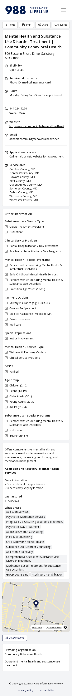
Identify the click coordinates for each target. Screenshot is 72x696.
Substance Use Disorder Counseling (28, 547)
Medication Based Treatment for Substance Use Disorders (33, 567)
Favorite (62, 24)
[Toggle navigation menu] (63, 10)
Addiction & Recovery (19, 552)
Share (45, 24)
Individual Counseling (19, 537)
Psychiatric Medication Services (25, 516)
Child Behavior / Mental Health (25, 542)
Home (12, 24)
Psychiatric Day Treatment (22, 527)
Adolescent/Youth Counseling (24, 532)
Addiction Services (17, 511)
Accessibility (47, 690)
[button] (36, 604)
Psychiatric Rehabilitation (47, 574)
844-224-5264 (18, 108)
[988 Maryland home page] (26, 10)
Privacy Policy (25, 690)
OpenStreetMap (54, 627)
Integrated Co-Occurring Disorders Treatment (34, 521)
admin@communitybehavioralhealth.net (34, 139)
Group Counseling (17, 574)
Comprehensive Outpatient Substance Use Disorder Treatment (32, 558)
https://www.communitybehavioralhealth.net (36, 126)
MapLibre (37, 627)
